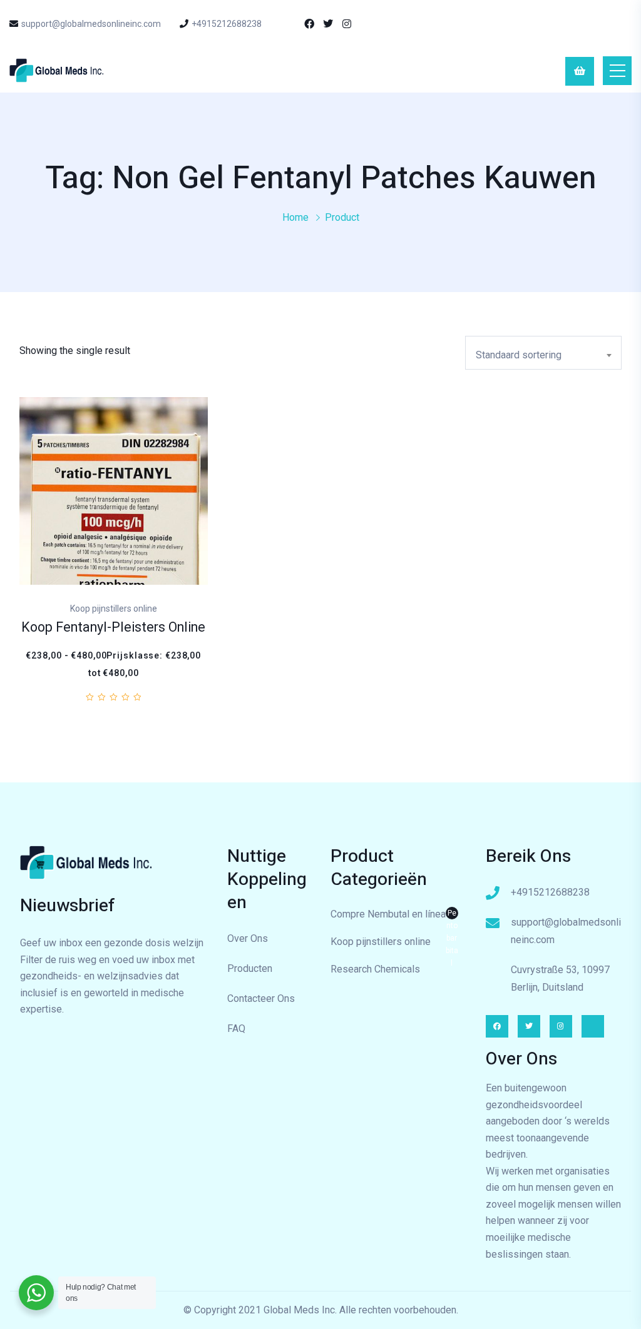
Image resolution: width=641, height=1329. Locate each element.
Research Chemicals (375, 969)
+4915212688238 (227, 24)
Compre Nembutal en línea (394, 915)
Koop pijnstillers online (381, 941)
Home (295, 217)
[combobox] (543, 353)
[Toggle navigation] (617, 70)
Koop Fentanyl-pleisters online (113, 627)
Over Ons (247, 938)
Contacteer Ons (261, 998)
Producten (249, 968)
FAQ (236, 1028)
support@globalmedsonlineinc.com (91, 24)
